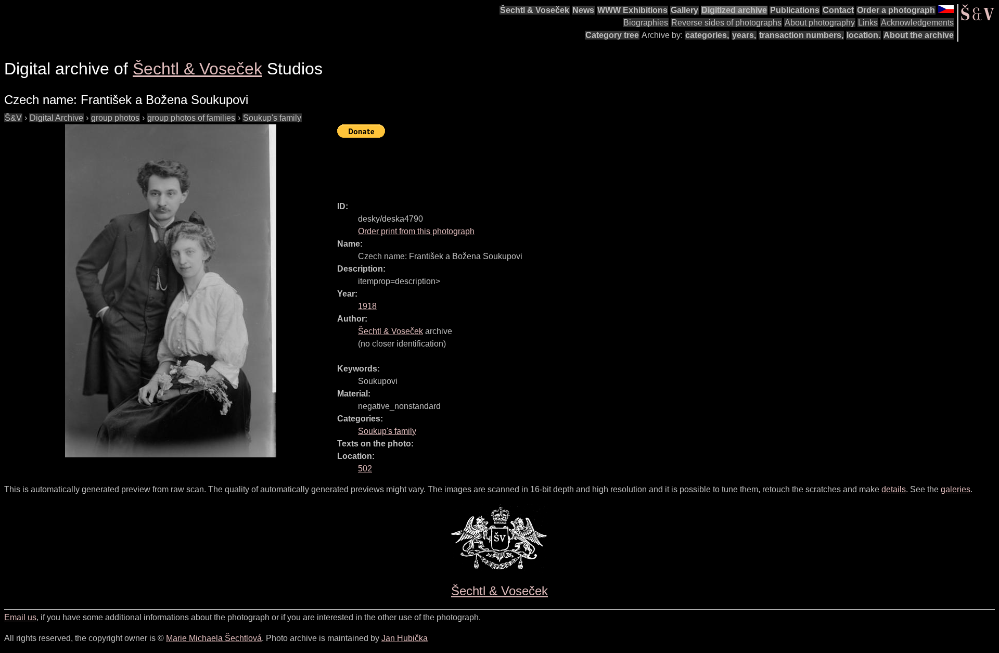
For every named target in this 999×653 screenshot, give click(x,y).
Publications (794, 10)
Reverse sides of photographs (726, 22)
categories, (707, 35)
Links (868, 22)
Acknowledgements (917, 22)
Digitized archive (734, 10)
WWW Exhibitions (632, 10)
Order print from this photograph (416, 231)
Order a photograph (896, 10)
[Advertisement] (526, 165)
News (583, 10)
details (893, 489)
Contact (838, 10)
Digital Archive (56, 117)
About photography (820, 22)
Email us (20, 617)
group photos (115, 117)
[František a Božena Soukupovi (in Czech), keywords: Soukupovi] (170, 290)
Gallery (684, 10)
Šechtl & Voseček (534, 10)
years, (744, 35)
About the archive (918, 35)
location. (863, 35)
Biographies (645, 22)
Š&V (13, 117)
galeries (955, 489)
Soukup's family (272, 117)
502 (365, 468)
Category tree (612, 35)
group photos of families (191, 117)
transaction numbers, (801, 35)
